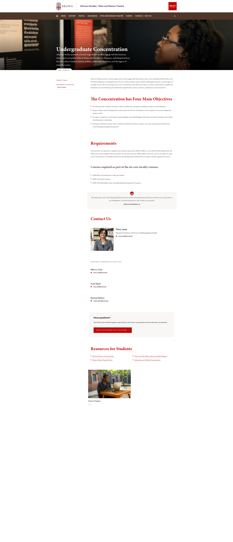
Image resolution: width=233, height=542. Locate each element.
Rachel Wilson (97, 298)
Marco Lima (96, 270)
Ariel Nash (96, 284)
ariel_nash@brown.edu (99, 286)
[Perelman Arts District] (172, 6)
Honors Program (94, 401)
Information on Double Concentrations (147, 360)
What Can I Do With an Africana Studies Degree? (150, 356)
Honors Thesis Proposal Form (102, 360)
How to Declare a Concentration (103, 356)
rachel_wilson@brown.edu (100, 301)
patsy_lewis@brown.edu (125, 236)
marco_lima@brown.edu (100, 272)
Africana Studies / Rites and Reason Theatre (102, 6)
